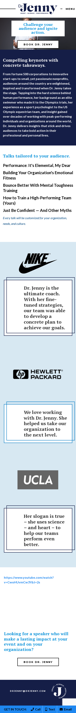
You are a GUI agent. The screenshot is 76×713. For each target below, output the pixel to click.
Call (37, 709)
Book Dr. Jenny (38, 44)
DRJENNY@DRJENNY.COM (28, 691)
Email (67, 709)
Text (51, 709)
